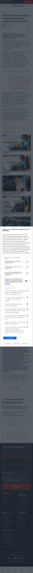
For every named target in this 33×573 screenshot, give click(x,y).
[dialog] (16, 286)
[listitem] (16, 258)
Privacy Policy (25, 343)
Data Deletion (7, 343)
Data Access (16, 343)
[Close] (29, 229)
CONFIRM (10, 338)
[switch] (27, 262)
